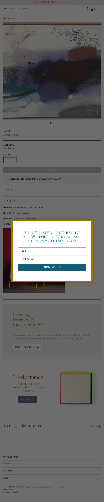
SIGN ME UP (52, 267)
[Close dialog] (88, 224)
